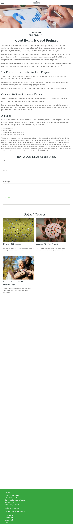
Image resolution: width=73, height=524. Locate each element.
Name (5, 160)
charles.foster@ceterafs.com (15, 511)
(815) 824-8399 (15, 495)
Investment (9, 520)
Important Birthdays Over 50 (47, 244)
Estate (7, 522)
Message (6, 182)
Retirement (9, 518)
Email (5, 171)
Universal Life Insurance (12, 244)
